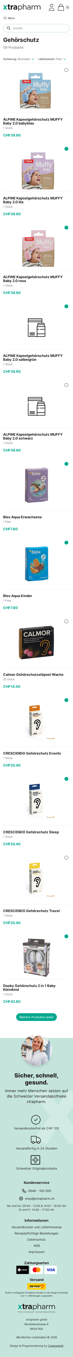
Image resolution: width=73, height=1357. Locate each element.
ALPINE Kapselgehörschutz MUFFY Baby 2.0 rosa (33, 279)
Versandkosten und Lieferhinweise (36, 1227)
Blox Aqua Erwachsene (22, 517)
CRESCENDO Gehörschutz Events (32, 753)
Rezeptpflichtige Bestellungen (36, 1233)
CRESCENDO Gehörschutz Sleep (31, 832)
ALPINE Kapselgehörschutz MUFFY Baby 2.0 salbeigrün (33, 358)
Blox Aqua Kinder (17, 596)
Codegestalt (55, 1345)
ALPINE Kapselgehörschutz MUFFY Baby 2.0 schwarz (33, 436)
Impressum (37, 1252)
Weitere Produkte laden (36, 1017)
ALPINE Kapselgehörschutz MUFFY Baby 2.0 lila (33, 200)
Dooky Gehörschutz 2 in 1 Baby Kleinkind (29, 988)
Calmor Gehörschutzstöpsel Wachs (33, 675)
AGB (36, 1246)
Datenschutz (36, 1239)
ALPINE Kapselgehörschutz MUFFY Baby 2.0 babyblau (33, 121)
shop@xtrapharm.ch (40, 1198)
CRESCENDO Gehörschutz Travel (31, 911)
